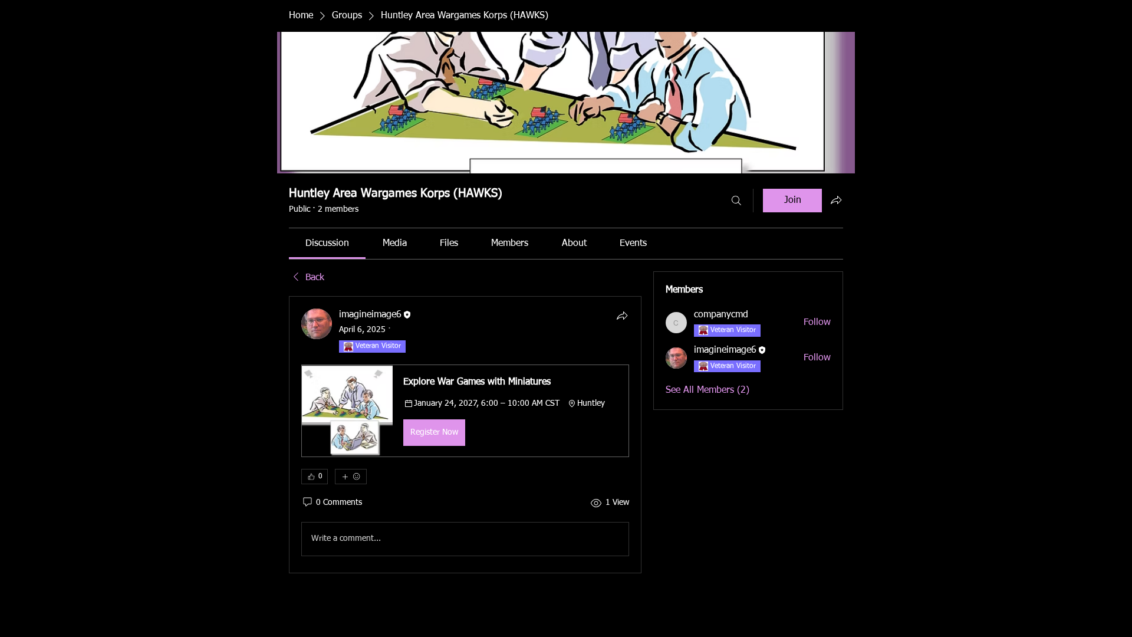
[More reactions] (351, 476)
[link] (327, 243)
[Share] (622, 315)
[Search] (736, 200)
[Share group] (836, 200)
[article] (465, 434)
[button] (465, 411)
